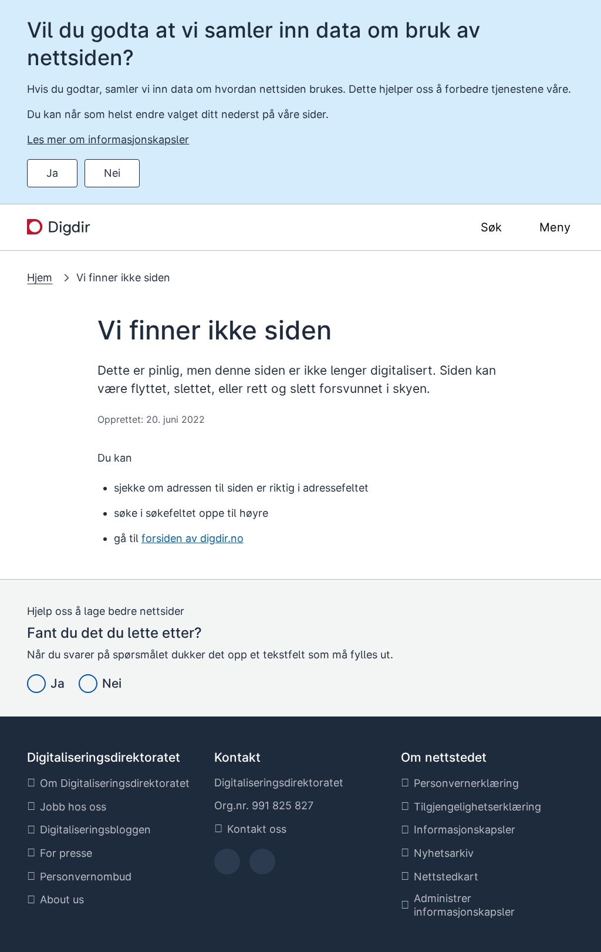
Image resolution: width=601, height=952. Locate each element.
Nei (112, 173)
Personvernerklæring (466, 783)
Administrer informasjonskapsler (464, 905)
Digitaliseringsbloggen (95, 829)
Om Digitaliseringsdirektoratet (115, 783)
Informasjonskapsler (464, 829)
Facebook (226, 865)
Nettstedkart (446, 876)
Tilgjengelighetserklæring (477, 806)
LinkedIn (262, 865)
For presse (66, 853)
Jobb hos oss (73, 806)
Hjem (39, 277)
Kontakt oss (256, 829)
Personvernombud (85, 876)
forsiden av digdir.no (192, 538)
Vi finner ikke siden (123, 277)
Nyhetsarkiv (444, 853)
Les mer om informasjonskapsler (108, 139)
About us (62, 899)
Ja (52, 173)
